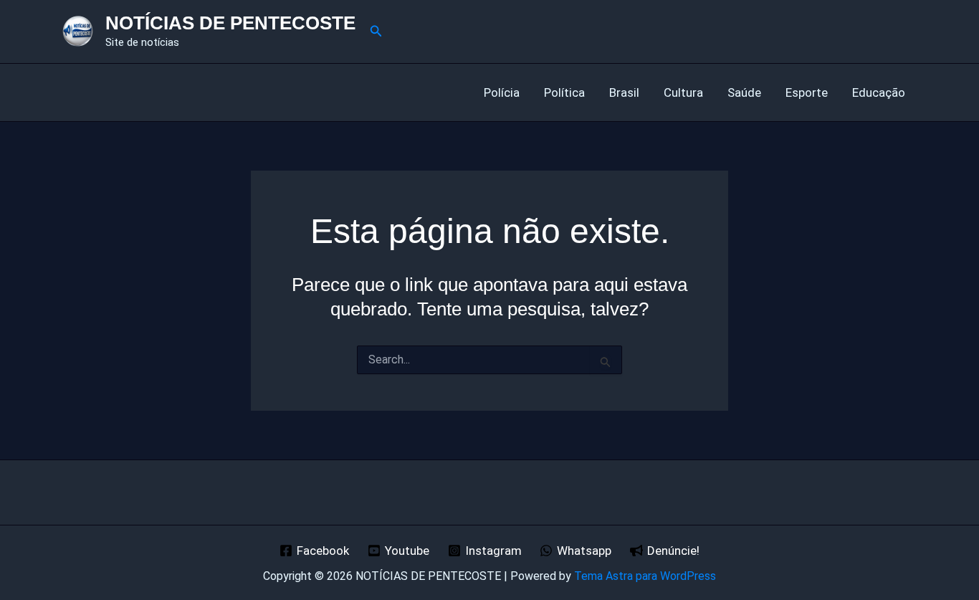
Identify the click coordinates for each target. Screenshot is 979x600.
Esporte (806, 92)
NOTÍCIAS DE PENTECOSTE (230, 23)
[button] (376, 31)
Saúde (744, 92)
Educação (878, 92)
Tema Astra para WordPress (645, 576)
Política (564, 92)
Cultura (683, 92)
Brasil (624, 92)
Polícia (502, 92)
